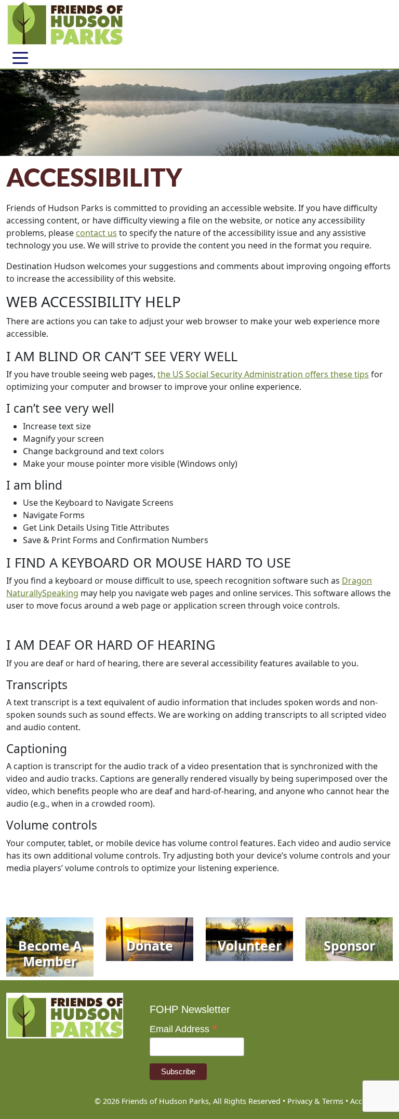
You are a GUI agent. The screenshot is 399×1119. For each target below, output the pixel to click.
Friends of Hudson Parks (165, 1101)
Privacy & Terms (315, 1101)
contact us (96, 233)
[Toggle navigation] (20, 57)
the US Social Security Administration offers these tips (263, 374)
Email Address (184, 1029)
